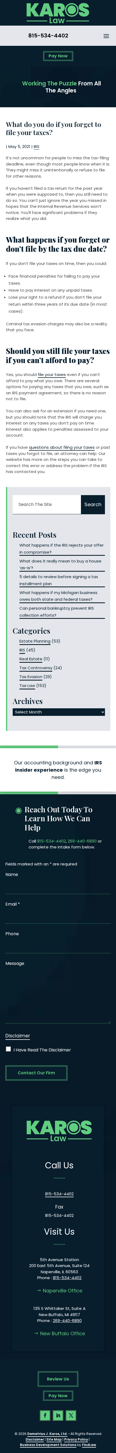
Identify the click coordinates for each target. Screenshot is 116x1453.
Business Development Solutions (48, 1444)
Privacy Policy (76, 1439)
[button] (106, 36)
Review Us (58, 1379)
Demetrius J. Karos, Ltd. (47, 1433)
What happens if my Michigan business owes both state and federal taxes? (58, 596)
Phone (12, 934)
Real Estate (30, 659)
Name (11, 874)
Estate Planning (34, 641)
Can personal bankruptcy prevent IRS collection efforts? (56, 611)
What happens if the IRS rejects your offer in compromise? (61, 548)
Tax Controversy (35, 668)
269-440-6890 (82, 841)
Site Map (54, 1439)
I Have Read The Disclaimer (42, 1050)
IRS (36, 146)
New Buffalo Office (62, 1333)
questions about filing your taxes (62, 447)
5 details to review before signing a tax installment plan (58, 580)
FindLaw (89, 1444)
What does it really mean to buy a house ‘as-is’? (60, 564)
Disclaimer (17, 1036)
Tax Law (27, 685)
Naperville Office (62, 1290)
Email (12, 904)
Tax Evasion (30, 676)
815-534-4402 (48, 35)
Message (14, 963)
